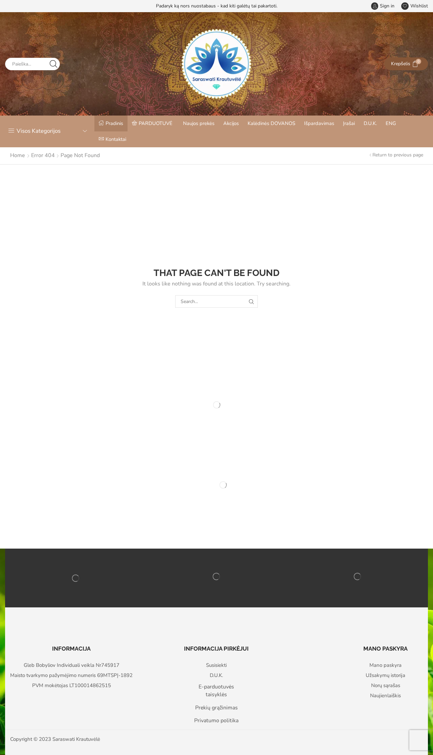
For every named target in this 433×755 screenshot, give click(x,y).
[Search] (251, 301)
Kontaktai (116, 139)
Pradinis (114, 123)
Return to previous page (397, 155)
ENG (391, 123)
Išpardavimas (319, 123)
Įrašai (349, 123)
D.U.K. (370, 123)
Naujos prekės (198, 123)
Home (17, 155)
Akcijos (231, 123)
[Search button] (54, 64)
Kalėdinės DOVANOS (271, 123)
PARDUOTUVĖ (156, 123)
